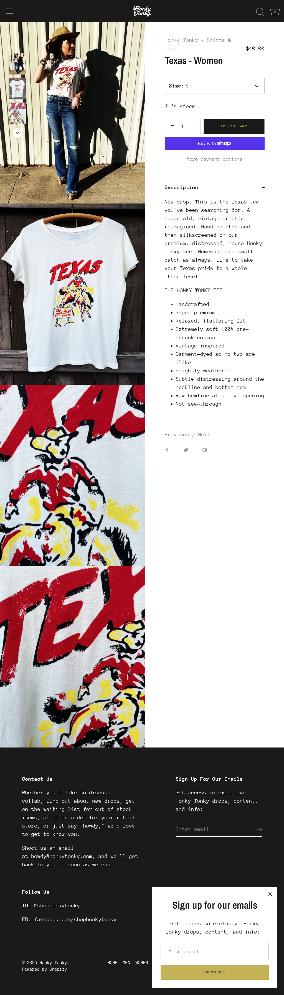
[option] (17, 65)
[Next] (17, 133)
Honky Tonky (181, 40)
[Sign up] (259, 829)
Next (204, 434)
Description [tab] (181, 187)
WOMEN (142, 962)
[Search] (260, 12)
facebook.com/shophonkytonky (75, 919)
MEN (126, 962)
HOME (113, 962)
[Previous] (17, 45)
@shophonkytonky (57, 905)
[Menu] (10, 11)
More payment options (214, 159)
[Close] (270, 894)
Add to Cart (234, 126)
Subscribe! (215, 972)
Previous (178, 434)
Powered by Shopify (44, 969)
